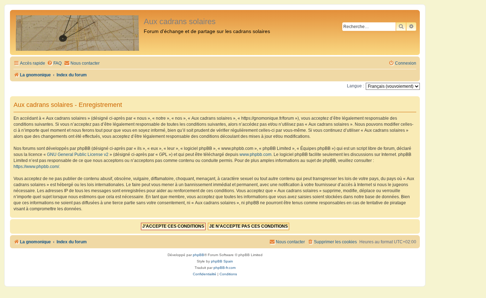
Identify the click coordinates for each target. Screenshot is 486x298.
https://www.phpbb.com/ (36, 166)
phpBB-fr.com (224, 268)
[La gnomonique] (78, 32)
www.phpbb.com (255, 154)
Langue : (355, 85)
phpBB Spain (222, 261)
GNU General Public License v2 (78, 154)
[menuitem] (54, 63)
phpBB (198, 255)
